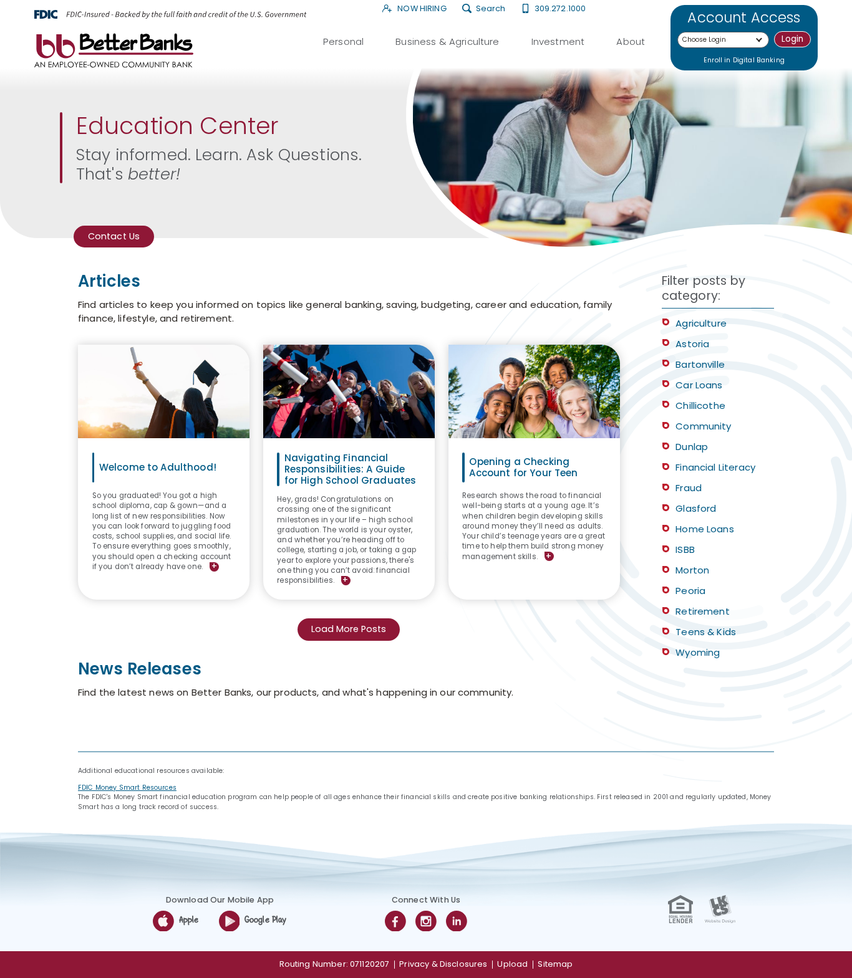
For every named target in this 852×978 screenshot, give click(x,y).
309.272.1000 (560, 9)
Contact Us (114, 236)
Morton (692, 570)
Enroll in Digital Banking (744, 60)
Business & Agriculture (447, 41)
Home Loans (704, 528)
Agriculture (701, 323)
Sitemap (555, 964)
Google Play (265, 920)
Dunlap (691, 446)
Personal (343, 41)
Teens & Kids (705, 631)
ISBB (685, 549)
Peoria (690, 590)
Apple (189, 920)
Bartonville (700, 364)
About (630, 41)
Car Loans (698, 384)
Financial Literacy (715, 467)
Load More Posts (348, 629)
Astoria (692, 343)
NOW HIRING (421, 9)
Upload (512, 964)
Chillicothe (700, 405)
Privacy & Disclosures (443, 964)
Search (490, 9)
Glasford (695, 508)
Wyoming (697, 652)
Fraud (688, 487)
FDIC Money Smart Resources (127, 787)
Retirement (702, 611)
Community (703, 426)
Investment (558, 41)
